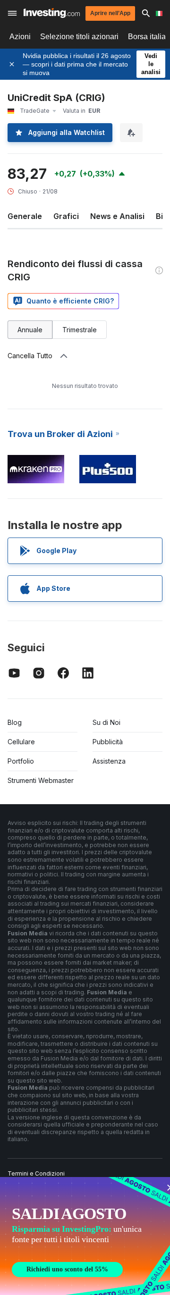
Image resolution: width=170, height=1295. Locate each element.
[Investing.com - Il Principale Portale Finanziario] (52, 13)
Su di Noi (106, 722)
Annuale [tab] (29, 330)
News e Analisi (117, 216)
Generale (25, 216)
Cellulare (21, 742)
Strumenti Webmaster (41, 780)
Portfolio (21, 761)
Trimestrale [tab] (79, 330)
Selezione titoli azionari (79, 37)
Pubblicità (108, 742)
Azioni (20, 37)
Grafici (66, 216)
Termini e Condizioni (36, 1173)
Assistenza (109, 761)
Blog (15, 722)
